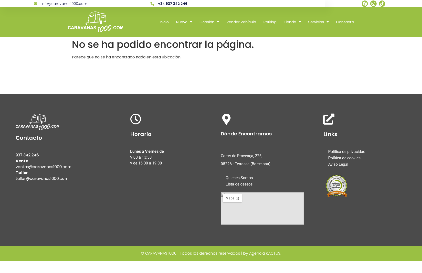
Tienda (290, 21)
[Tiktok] (382, 3)
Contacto (345, 21)
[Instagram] (373, 3)
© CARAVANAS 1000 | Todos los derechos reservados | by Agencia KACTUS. (211, 253)
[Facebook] (365, 3)
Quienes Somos (239, 177)
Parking (270, 21)
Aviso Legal (338, 164)
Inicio (164, 21)
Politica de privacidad (346, 151)
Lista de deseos (239, 184)
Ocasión (207, 21)
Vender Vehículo (241, 21)
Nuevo (182, 21)
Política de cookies (344, 158)
